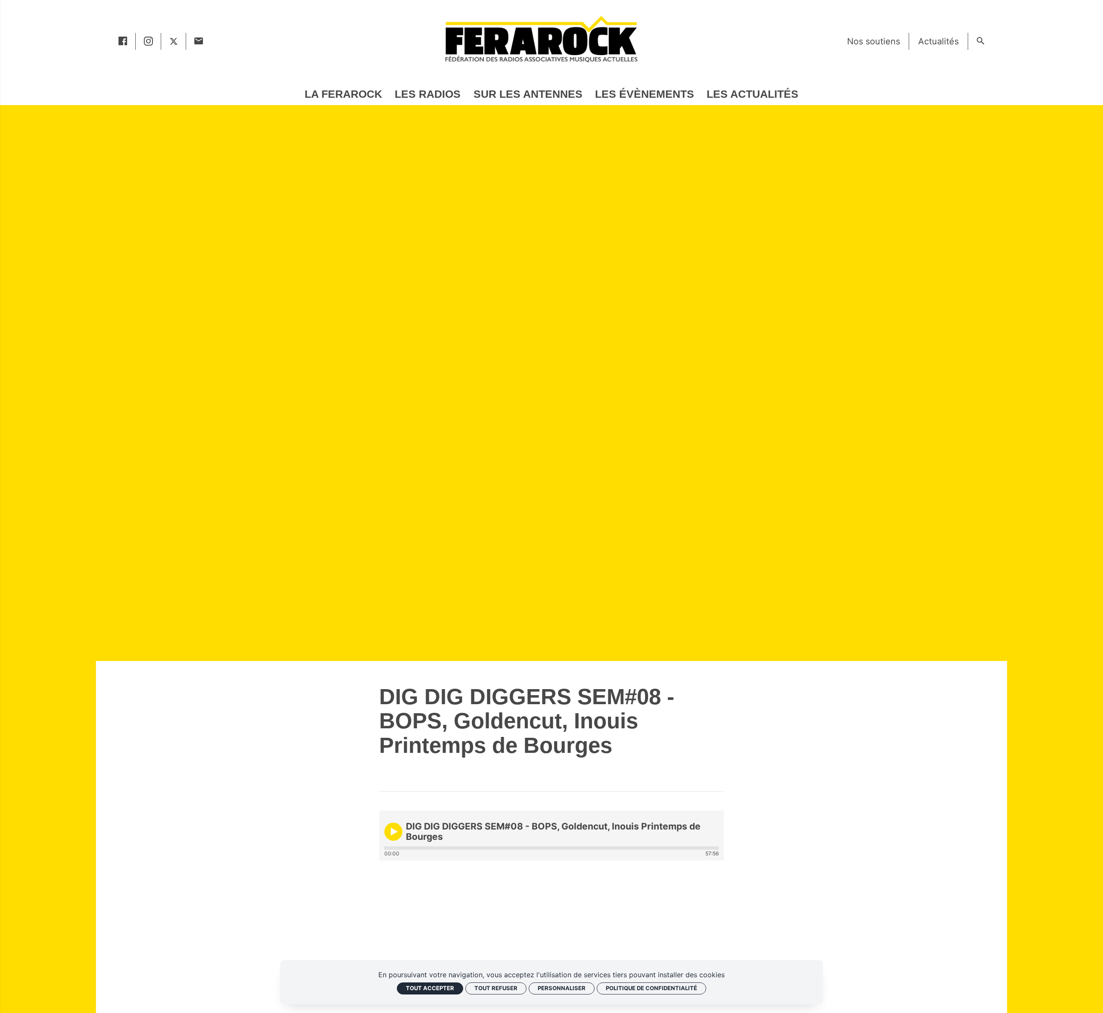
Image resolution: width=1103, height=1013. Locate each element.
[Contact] (199, 41)
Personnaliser (562, 988)
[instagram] (148, 41)
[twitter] (173, 41)
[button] (393, 832)
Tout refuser (495, 988)
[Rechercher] (980, 41)
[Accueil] (540, 38)
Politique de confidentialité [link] (651, 988)
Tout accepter (430, 988)
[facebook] (123, 41)
